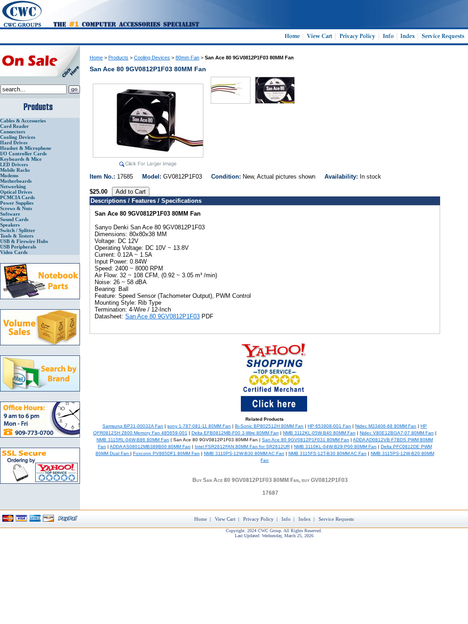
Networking (13, 186)
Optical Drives (16, 192)
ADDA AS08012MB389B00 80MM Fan (150, 446)
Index (304, 519)
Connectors (12, 131)
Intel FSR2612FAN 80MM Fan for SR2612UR (242, 446)
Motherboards (16, 181)
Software (10, 214)
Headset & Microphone (25, 148)
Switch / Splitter (17, 230)
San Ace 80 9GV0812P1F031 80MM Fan (305, 439)
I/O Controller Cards (23, 153)
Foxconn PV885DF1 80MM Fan (166, 453)
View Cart (225, 519)
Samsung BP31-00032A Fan (132, 425)
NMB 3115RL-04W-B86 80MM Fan (132, 439)
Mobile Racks (15, 170)
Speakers (10, 224)
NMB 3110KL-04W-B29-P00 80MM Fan (335, 446)
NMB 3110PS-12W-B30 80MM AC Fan (244, 453)
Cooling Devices (17, 137)
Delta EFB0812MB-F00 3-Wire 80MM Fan (235, 432)
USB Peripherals (18, 246)
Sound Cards (14, 219)
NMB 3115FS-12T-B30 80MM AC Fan (327, 453)
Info (286, 519)
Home (96, 57)
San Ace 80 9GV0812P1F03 (162, 316)
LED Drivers (14, 164)
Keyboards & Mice (21, 159)
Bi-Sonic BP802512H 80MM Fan (269, 425)
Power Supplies (16, 203)
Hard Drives (13, 142)
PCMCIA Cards (17, 197)
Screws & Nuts (16, 208)
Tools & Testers (16, 235)
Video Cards (13, 252)
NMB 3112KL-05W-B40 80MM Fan (319, 432)
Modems (9, 175)
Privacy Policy (258, 519)
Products (118, 57)
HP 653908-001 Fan (329, 425)
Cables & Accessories (23, 120)
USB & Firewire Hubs (24, 241)
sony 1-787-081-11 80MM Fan (199, 425)
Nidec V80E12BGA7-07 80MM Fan (397, 432)
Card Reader (14, 126)
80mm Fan (187, 57)
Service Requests (336, 519)
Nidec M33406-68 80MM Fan (385, 425)
